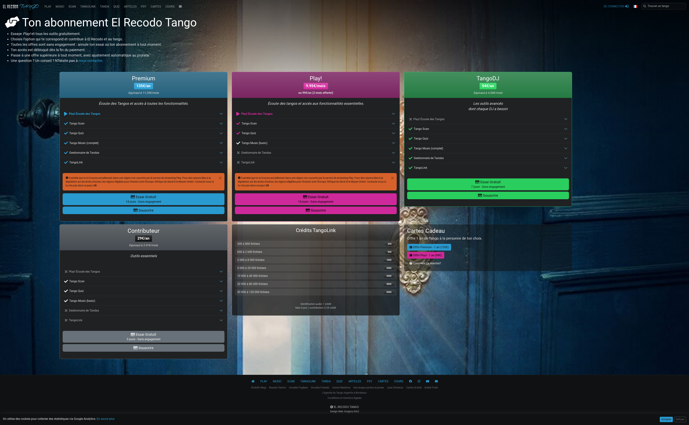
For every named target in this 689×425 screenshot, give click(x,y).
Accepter (666, 419)
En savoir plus (105, 419)
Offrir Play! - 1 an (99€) (427, 255)
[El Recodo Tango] (253, 381)
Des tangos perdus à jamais (368, 387)
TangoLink (76, 162)
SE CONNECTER (614, 6)
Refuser (680, 419)
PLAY (47, 6)
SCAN (72, 6)
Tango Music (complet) (84, 143)
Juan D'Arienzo (395, 387)
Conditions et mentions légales (345, 397)
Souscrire (146, 210)
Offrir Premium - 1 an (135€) (430, 247)
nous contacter (90, 60)
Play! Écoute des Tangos (84, 113)
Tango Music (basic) (255, 143)
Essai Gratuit (143, 199)
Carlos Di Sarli (413, 387)
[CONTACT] (180, 6)
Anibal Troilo (431, 387)
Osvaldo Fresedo (320, 387)
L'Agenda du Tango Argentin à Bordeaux (344, 392)
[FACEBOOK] (410, 381)
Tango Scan (77, 123)
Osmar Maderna (341, 387)
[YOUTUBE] (427, 381)
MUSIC (60, 6)
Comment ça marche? (426, 263)
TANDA (104, 6)
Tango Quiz (76, 133)
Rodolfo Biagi (258, 387)
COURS (170, 6)
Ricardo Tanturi (277, 387)
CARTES (156, 6)
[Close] (220, 178)
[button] (635, 6)
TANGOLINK (88, 6)
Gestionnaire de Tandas (84, 152)
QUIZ (116, 6)
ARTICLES (130, 6)
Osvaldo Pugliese (298, 387)
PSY (143, 6)
